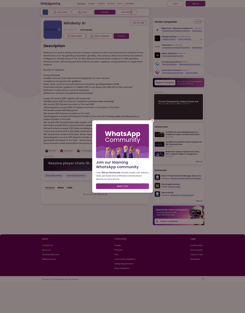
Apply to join (122, 186)
